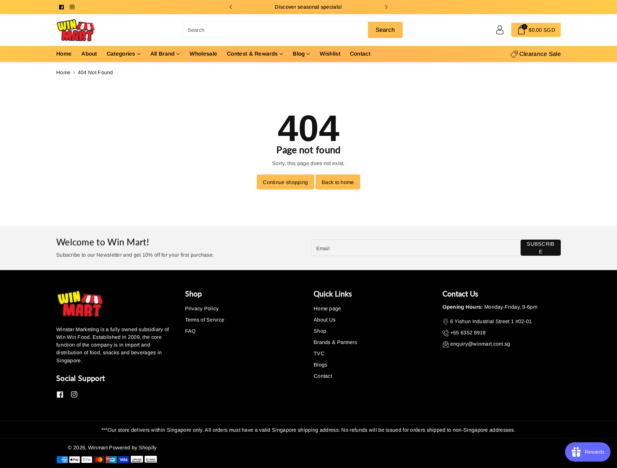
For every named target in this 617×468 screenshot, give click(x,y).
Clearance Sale (540, 53)
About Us (324, 319)
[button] (536, 30)
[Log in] (500, 30)
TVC (319, 353)
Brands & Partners (335, 342)
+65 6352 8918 (468, 332)
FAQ (190, 331)
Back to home (338, 182)
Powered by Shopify (132, 447)
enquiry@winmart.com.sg (480, 344)
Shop (320, 331)
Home (63, 72)
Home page (327, 308)
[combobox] (293, 30)
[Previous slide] (230, 7)
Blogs (320, 364)
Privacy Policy (202, 308)
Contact (323, 376)
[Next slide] (386, 7)
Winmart (98, 447)
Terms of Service (205, 319)
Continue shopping (285, 182)
